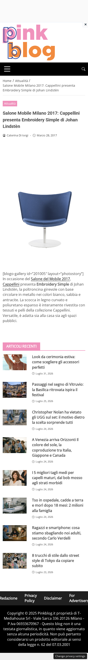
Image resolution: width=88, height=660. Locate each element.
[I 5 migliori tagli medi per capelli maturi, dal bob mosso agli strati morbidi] (15, 478)
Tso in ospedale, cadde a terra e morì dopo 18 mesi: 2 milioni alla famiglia (57, 505)
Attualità (10, 103)
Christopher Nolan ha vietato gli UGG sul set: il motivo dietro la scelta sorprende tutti (58, 417)
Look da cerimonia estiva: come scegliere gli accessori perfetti (55, 362)
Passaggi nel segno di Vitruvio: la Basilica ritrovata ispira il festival (57, 389)
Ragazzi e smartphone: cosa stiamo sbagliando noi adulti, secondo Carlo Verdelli (56, 533)
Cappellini (11, 284)
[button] (83, 69)
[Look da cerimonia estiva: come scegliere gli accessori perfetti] (15, 362)
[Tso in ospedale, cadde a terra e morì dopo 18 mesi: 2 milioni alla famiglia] (15, 506)
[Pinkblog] (29, 42)
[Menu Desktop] (7, 68)
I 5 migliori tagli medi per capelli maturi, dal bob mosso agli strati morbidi (57, 478)
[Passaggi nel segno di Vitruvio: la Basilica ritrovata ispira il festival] (15, 390)
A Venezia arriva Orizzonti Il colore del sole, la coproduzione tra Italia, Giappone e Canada (55, 447)
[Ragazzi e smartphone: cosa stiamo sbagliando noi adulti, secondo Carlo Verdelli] (15, 533)
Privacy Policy (31, 598)
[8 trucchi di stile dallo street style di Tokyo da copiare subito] (15, 561)
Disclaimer (53, 598)
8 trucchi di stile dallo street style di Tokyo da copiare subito (55, 560)
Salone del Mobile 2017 (50, 278)
